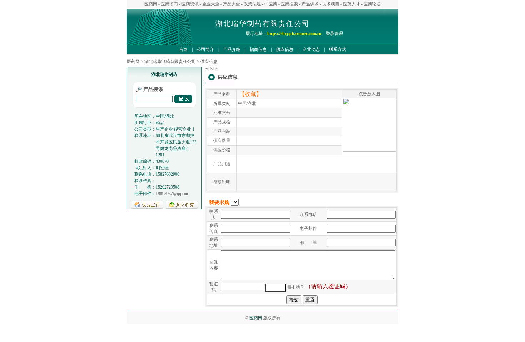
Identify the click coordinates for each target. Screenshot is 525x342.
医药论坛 (372, 3)
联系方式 (337, 49)
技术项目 (330, 3)
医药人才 (351, 3)
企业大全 (210, 3)
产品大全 (231, 3)
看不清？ (295, 286)
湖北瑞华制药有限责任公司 (170, 61)
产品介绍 (231, 49)
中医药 (270, 3)
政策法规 (252, 3)
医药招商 (169, 3)
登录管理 (336, 33)
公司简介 (205, 49)
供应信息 (284, 49)
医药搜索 (289, 3)
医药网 (150, 3)
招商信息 (258, 49)
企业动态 (311, 49)
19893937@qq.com (172, 193)
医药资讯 (190, 3)
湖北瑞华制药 (164, 74)
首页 (183, 49)
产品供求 (310, 3)
